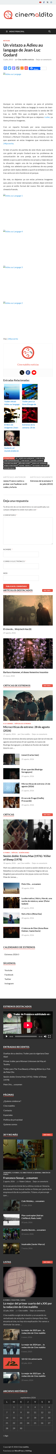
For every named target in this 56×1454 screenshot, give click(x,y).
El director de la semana (31, 1173)
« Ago (5, 1435)
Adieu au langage (26, 458)
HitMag (28, 1451)
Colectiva (15, 1300)
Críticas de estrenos (22, 723)
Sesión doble (24, 853)
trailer (47, 117)
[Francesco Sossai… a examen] (28, 1141)
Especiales (8, 1115)
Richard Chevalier (41, 466)
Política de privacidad (13, 1119)
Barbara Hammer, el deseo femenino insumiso (25, 672)
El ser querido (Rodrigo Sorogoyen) (32, 770)
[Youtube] (40, 2)
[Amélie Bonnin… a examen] (11, 1230)
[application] (28, 1025)
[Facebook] (43, 2)
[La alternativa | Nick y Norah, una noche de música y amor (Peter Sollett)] (11, 898)
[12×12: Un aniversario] (11, 1359)
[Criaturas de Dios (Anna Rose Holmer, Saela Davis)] (11, 928)
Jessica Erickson (11, 466)
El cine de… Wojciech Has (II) (17, 629)
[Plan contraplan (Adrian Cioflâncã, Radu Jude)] (11, 1215)
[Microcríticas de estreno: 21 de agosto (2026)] (11, 784)
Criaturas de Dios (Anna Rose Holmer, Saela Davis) (34, 929)
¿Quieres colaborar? (12, 1101)
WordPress (19, 1451)
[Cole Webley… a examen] (11, 1201)
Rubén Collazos (25, 1181)
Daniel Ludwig (37, 461)
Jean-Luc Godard (39, 463)
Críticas (14, 853)
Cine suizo (25, 461)
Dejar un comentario (43, 60)
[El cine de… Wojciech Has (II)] (28, 610)
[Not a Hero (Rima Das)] (11, 914)
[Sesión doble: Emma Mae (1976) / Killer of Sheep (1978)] (28, 835)
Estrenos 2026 (11, 954)
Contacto (7, 1110)
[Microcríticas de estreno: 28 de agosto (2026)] (28, 706)
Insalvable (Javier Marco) (33, 1244)
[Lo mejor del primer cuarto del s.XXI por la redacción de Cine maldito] (28, 1268)
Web (5, 573)
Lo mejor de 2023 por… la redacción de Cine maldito (33, 1374)
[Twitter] (47, 2)
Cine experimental (12, 461)
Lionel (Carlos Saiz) (30, 755)
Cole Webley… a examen (32, 1201)
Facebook (9, 974)
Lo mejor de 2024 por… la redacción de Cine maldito (33, 1345)
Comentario (10, 515)
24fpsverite (8, 143)
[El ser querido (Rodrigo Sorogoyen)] (11, 769)
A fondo (6, 853)
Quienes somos (10, 1124)
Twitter (8, 979)
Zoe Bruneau (9, 468)
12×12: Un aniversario (31, 1359)
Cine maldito (25, 734)
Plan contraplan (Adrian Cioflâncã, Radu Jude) (32, 1216)
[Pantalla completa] (49, 1036)
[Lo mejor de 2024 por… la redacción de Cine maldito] (11, 1345)
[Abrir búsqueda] (49, 31)
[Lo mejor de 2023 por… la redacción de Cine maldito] (11, 1373)
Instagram (9, 983)
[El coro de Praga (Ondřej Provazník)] (11, 798)
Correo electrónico (14, 561)
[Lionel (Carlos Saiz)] (11, 755)
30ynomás (7, 1173)
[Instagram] (51, 2)
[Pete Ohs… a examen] (11, 884)
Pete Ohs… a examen (31, 884)
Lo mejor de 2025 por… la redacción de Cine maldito (33, 1331)
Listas (23, 1300)
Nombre (8, 549)
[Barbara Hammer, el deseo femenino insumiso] (28, 653)
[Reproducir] (6, 1036)
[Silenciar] (45, 1036)
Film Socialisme (10, 463)
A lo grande (8, 723)
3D (16, 458)
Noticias (6, 41)
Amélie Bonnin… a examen (33, 1230)
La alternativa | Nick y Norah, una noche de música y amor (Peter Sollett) (36, 901)
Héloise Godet (24, 463)
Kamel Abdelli (25, 466)
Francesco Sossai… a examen (20, 1177)
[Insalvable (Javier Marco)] (11, 1244)
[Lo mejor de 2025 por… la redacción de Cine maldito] (11, 1330)
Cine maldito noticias (26, 60)
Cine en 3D (40, 458)
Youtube (8, 970)
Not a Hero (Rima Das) (31, 914)
